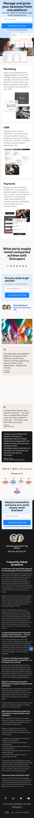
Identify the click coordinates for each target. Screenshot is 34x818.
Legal (12, 812)
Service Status (26, 812)
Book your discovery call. (22, 308)
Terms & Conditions (7, 812)
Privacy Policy (18, 812)
